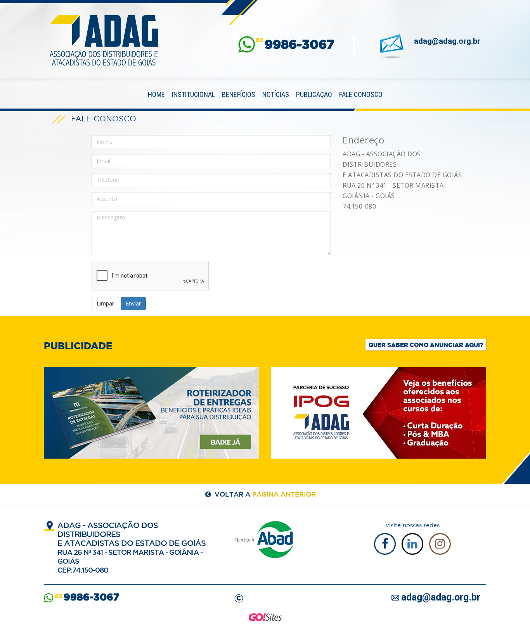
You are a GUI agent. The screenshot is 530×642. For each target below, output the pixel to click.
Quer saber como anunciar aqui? (426, 345)
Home (156, 94)
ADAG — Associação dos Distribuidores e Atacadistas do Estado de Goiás (104, 40)
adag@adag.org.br (447, 41)
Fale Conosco (361, 94)
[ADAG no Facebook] (385, 544)
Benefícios (238, 94)
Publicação (314, 94)
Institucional (193, 94)
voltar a (265, 494)
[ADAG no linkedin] (412, 544)
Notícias (275, 94)
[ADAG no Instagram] (440, 544)
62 (295, 44)
